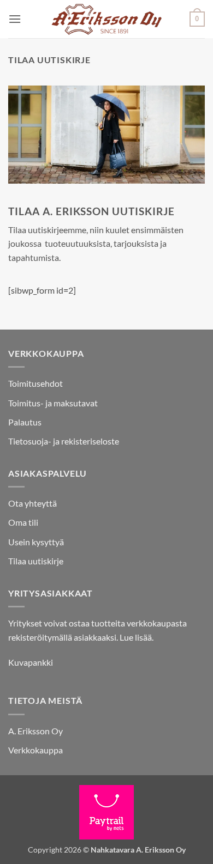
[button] (14, 18)
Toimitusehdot (35, 383)
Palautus (25, 422)
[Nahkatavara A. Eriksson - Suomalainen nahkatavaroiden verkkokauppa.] (105, 19)
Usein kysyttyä (36, 542)
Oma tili (23, 522)
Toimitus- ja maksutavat (53, 403)
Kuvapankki (30, 662)
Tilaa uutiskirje (35, 561)
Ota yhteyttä (32, 503)
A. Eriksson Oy (35, 731)
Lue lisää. (136, 637)
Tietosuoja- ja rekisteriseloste (63, 441)
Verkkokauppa (35, 750)
